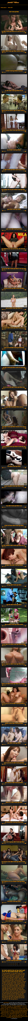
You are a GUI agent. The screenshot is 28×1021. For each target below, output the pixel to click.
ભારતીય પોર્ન (19, 1017)
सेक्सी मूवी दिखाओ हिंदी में (9, 980)
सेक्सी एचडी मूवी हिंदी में (10, 977)
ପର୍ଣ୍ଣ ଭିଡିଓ (19, 1007)
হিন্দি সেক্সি (8, 1010)
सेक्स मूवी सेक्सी (19, 1005)
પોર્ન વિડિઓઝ (14, 1005)
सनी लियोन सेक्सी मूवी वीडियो (11, 1007)
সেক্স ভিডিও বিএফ (4, 1014)
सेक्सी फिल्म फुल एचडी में (19, 977)
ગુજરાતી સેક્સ (21, 1014)
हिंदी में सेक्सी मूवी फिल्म (20, 995)
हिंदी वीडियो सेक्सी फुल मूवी (23, 1010)
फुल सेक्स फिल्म (9, 1017)
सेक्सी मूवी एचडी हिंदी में (13, 979)
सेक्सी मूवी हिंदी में (17, 984)
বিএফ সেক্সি (10, 1012)
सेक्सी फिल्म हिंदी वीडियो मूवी (16, 1012)
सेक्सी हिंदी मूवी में (14, 2)
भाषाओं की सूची (14, 1015)
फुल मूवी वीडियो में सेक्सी (15, 973)
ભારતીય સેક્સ (24, 1006)
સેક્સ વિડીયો (16, 1010)
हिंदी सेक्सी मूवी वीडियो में (13, 999)
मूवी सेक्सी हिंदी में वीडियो (7, 976)
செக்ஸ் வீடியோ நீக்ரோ (23, 1013)
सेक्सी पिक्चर (2, 1008)
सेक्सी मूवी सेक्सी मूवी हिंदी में (8, 984)
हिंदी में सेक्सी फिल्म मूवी (8, 993)
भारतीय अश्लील (19, 1015)
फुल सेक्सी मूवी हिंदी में (12, 975)
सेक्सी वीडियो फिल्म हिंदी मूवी (14, 1013)
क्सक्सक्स (11, 1010)
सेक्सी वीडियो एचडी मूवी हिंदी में (19, 987)
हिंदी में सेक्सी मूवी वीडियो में (17, 996)
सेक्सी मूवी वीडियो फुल (17, 1006)
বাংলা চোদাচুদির (9, 1015)
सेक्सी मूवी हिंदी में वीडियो (13, 985)
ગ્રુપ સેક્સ (11, 1008)
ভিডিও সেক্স (7, 1016)
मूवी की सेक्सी (11, 1016)
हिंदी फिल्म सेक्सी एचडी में (10, 991)
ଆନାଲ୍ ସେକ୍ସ (8, 1005)
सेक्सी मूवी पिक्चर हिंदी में (19, 980)
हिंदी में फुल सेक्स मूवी (20, 991)
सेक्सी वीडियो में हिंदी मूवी (16, 988)
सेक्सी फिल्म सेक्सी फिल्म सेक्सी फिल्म (21, 1011)
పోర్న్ (26, 1008)
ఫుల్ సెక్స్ (6, 1008)
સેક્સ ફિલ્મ (25, 1005)
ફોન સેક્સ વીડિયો (4, 1006)
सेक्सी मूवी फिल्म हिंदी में (6, 981)
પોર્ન (23, 1015)
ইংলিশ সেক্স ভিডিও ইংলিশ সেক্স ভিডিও (12, 1014)
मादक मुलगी (15, 1008)
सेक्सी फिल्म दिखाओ (24, 1016)
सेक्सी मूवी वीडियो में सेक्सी (11, 983)
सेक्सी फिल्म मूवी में (5, 979)
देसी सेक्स (12, 1011)
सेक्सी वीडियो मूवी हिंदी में (6, 988)
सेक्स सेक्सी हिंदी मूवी (4, 1012)
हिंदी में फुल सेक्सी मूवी (14, 992)
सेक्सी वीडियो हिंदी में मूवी (13, 989)
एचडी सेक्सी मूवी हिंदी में (6, 973)
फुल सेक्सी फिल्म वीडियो (21, 1008)
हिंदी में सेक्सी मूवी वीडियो (6, 996)
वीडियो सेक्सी (14, 1017)
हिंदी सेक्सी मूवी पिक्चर (17, 1016)
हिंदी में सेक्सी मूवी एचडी (10, 995)
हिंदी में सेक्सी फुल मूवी (17, 993)
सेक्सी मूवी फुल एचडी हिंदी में (16, 981)
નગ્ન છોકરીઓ (24, 1007)
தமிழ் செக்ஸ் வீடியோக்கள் (6, 1011)
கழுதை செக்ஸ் (6, 1013)
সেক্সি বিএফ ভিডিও (3, 1007)
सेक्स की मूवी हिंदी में (16, 976)
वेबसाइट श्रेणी (10, 7)
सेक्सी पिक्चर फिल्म (3, 1010)
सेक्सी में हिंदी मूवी (9, 987)
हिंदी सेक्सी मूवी (3, 1005)
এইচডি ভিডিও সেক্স (10, 1006)
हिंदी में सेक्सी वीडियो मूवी (15, 997)
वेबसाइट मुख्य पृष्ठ (3, 7)
